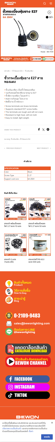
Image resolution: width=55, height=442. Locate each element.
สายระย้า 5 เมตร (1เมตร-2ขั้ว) (10, 260)
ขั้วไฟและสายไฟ (17, 71)
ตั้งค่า (31, 431)
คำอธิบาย (27, 161)
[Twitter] (44, 130)
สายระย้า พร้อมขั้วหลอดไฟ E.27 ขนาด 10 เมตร (12, 224)
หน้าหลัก (7, 71)
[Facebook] (40, 130)
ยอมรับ (47, 436)
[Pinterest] (49, 130)
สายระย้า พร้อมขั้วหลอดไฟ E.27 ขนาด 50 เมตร (37, 224)
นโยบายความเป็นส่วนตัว (11, 428)
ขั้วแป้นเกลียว (29, 71)
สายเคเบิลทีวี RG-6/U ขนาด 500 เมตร (36, 260)
